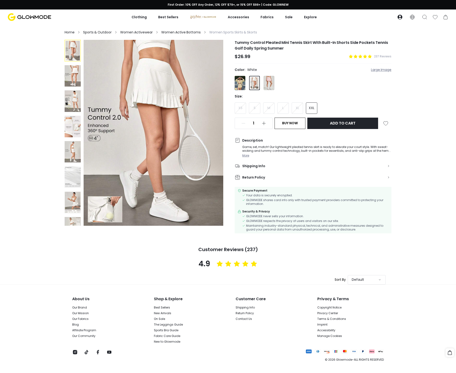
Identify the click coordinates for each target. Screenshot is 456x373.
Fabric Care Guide (167, 336)
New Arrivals (162, 313)
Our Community (83, 336)
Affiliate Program (84, 330)
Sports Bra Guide (166, 330)
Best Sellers (162, 307)
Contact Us (244, 319)
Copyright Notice (329, 307)
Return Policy (245, 313)
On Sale (159, 319)
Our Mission (80, 313)
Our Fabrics (80, 319)
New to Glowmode (167, 341)
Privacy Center (327, 313)
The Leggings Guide (168, 324)
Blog (75, 324)
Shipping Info (245, 307)
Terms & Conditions (331, 319)
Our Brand (79, 307)
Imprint (322, 324)
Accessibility (326, 330)
